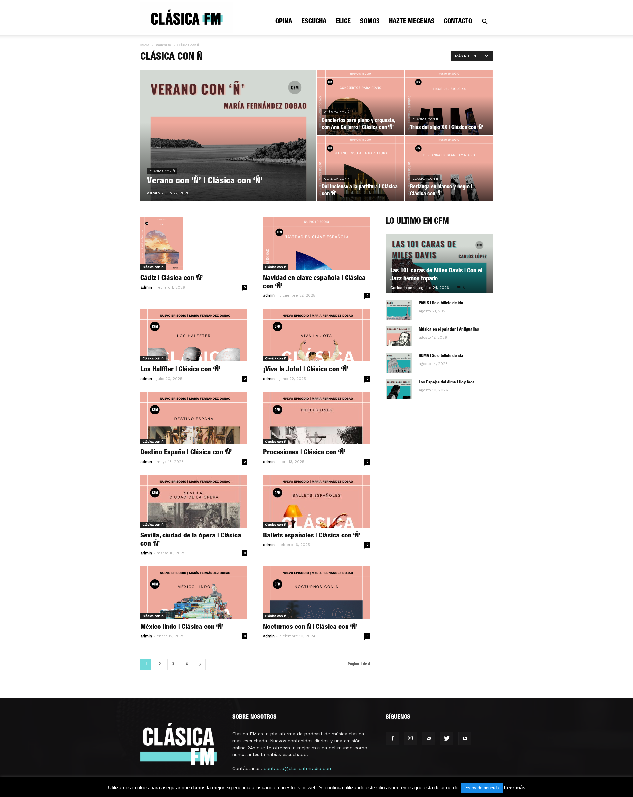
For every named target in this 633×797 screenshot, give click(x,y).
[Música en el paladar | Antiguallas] (399, 336)
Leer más (514, 787)
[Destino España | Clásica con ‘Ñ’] (193, 418)
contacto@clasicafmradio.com (298, 768)
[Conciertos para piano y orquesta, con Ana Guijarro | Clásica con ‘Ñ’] (360, 102)
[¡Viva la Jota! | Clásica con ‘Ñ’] (316, 335)
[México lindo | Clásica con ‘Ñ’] (193, 592)
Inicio (144, 45)
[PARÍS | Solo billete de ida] (399, 310)
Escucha (313, 22)
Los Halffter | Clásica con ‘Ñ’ (180, 369)
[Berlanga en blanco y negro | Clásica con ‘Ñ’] (449, 168)
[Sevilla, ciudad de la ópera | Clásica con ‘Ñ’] (193, 501)
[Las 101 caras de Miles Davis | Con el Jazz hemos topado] (439, 263)
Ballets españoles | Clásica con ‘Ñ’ (311, 536)
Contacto (458, 22)
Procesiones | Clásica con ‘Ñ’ (304, 452)
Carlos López (402, 288)
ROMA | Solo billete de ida (441, 356)
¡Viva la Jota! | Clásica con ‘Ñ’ (305, 369)
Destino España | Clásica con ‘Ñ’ (186, 452)
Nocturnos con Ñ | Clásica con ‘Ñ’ (310, 627)
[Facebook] (392, 738)
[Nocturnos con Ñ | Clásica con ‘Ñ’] (316, 592)
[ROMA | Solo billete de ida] (399, 363)
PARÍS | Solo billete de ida (441, 303)
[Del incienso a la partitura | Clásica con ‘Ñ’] (360, 168)
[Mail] (428, 738)
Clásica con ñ (162, 171)
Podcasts (163, 45)
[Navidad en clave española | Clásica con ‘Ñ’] (316, 243)
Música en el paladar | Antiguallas (449, 330)
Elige (343, 22)
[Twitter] (446, 738)
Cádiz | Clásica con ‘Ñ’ (171, 278)
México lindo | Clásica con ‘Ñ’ (181, 627)
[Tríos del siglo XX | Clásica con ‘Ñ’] (449, 102)
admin (153, 192)
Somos (370, 22)
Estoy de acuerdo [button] (482, 787)
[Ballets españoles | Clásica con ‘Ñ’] (316, 501)
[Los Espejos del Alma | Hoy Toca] (399, 389)
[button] (485, 22)
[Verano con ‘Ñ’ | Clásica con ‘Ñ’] (228, 146)
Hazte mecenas (412, 22)
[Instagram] (410, 738)
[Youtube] (464, 738)
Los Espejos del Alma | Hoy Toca (447, 383)
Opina (283, 22)
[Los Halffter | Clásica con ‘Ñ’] (193, 335)
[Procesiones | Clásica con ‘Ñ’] (316, 418)
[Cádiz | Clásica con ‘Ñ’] (193, 243)
